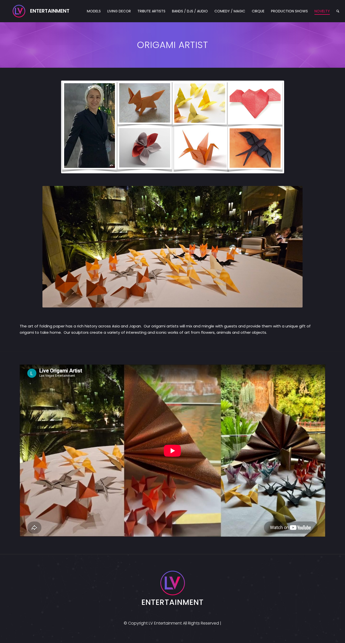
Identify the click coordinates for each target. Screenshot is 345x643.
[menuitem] (94, 11)
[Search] (337, 11)
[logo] (41, 11)
